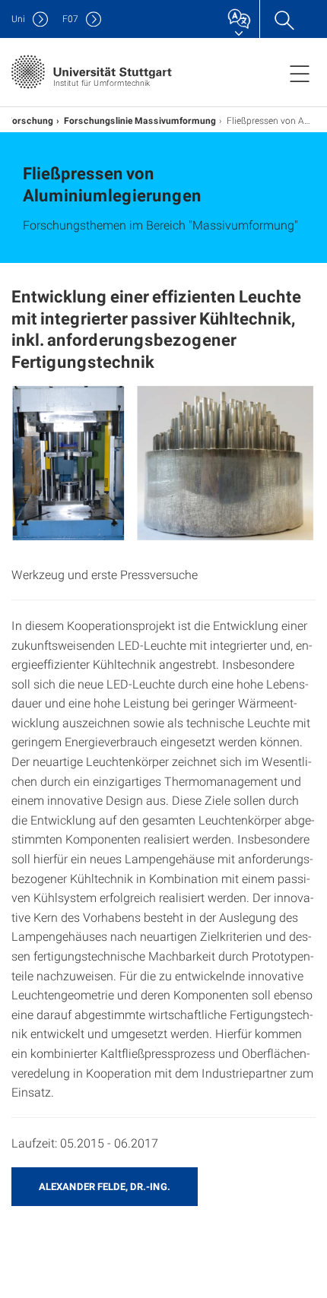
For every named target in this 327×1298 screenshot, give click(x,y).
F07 (70, 18)
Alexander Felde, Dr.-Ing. (104, 1186)
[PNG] (163, 464)
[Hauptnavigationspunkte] (300, 73)
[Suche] (284, 19)
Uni (18, 18)
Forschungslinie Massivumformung (140, 120)
